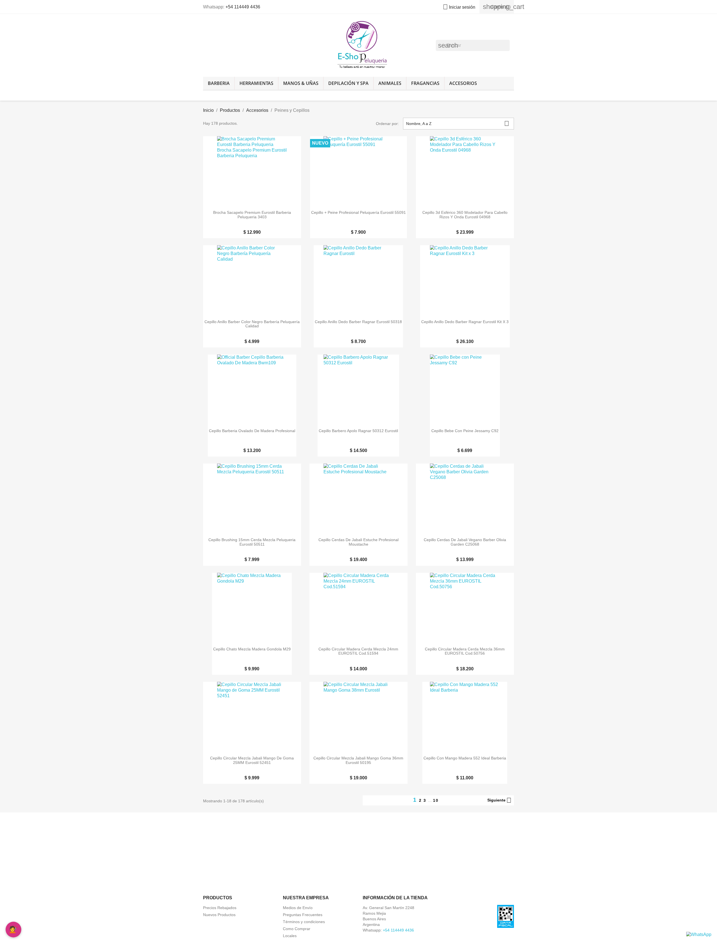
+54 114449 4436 (242, 6)
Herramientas (256, 83)
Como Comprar (296, 928)
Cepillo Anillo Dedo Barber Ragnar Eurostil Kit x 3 (465, 322)
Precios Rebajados (219, 907)
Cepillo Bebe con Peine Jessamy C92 (465, 431)
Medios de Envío (298, 907)
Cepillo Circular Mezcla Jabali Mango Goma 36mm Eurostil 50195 (358, 760)
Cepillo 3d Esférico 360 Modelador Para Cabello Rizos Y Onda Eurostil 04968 (465, 214)
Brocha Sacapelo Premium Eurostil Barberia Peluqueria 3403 (252, 214)
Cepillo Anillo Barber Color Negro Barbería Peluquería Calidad (252, 324)
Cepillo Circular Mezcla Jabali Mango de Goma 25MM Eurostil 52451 (252, 760)
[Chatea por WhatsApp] (698, 934)
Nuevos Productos (219, 914)
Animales (389, 83)
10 (436, 800)
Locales (290, 935)
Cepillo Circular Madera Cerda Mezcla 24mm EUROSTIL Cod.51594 (358, 651)
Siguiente (499, 800)
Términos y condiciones (304, 921)
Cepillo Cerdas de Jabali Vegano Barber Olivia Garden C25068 (465, 542)
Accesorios (463, 83)
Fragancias (425, 83)
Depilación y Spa (348, 83)
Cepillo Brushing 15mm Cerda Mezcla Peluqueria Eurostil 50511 (251, 542)
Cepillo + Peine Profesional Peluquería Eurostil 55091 (358, 212)
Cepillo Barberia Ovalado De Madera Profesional (252, 431)
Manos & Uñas (300, 83)
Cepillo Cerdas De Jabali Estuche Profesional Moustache (358, 542)
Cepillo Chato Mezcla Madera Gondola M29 (252, 649)
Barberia (219, 83)
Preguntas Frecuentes (302, 914)
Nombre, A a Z (457, 123)
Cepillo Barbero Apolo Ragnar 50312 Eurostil (358, 431)
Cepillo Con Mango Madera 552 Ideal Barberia (464, 758)
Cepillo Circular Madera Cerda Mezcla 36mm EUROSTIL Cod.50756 (465, 651)
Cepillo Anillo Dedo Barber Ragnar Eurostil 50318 (358, 322)
